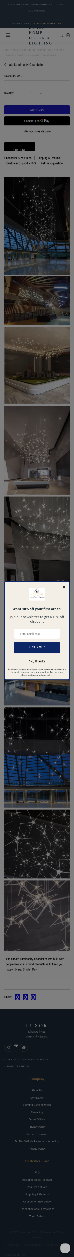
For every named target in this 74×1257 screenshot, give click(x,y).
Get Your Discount (37, 648)
